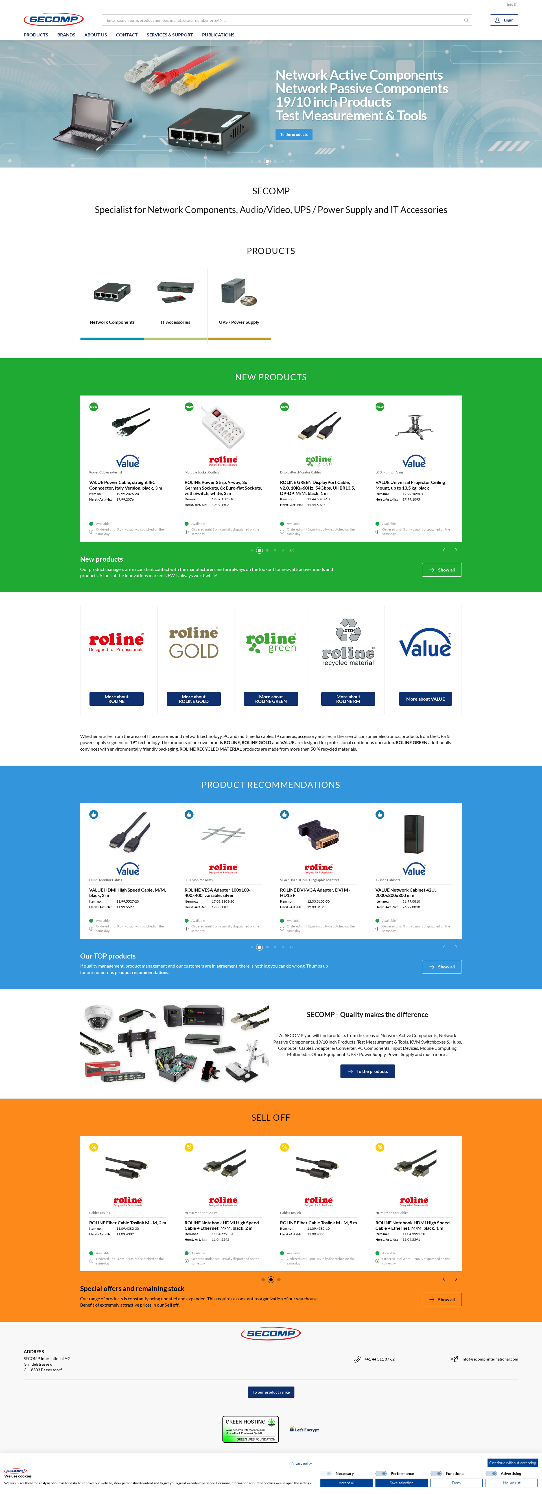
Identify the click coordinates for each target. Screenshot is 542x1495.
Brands (66, 34)
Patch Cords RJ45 (388, 880)
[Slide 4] (251, 161)
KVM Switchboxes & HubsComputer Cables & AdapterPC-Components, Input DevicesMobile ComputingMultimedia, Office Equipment (364, 95)
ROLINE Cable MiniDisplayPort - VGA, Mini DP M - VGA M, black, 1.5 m (127, 1225)
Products (36, 34)
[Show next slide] (456, 549)
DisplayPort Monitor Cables (205, 472)
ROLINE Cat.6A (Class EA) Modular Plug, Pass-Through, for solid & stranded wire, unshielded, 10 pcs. (410, 487)
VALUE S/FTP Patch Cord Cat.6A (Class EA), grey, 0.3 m (408, 892)
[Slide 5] (259, 161)
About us (95, 34)
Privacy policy (301, 1463)
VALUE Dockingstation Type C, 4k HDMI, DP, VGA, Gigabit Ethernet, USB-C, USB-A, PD (314, 487)
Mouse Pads (289, 880)
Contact (127, 34)
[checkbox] (326, 1473)
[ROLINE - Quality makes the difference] (116, 642)
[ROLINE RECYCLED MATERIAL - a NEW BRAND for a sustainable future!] (348, 642)
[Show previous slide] (443, 549)
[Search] (466, 20)
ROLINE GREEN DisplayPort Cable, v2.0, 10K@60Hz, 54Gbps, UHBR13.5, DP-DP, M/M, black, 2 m (222, 487)
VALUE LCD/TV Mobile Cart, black (123, 889)
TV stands (96, 880)
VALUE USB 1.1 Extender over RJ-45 (221, 1222)
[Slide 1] (251, 550)
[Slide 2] (259, 550)
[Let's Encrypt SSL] (304, 1429)
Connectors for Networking (395, 472)
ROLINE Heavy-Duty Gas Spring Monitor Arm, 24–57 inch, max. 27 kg (126, 484)
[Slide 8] (283, 161)
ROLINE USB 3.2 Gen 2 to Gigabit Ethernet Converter (217, 892)
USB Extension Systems (202, 1213)
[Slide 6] (267, 161)
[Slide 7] (275, 161)
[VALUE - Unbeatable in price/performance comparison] (425, 642)
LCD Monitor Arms (103, 472)
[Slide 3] (267, 550)
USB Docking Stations (296, 472)
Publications (218, 34)
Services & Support (170, 34)
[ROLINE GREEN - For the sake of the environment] (271, 642)
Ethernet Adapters (198, 880)
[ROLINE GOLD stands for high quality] (194, 642)
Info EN (512, 4)
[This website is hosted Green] (250, 1429)
